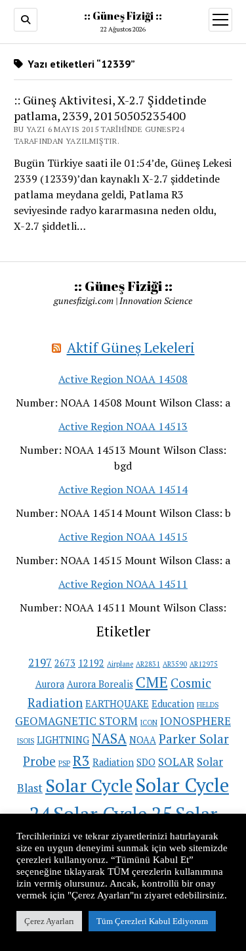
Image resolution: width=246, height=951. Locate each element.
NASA (109, 738)
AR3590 (175, 664)
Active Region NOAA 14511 (123, 584)
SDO (145, 762)
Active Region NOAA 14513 (123, 426)
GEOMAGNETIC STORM (76, 720)
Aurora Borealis (100, 684)
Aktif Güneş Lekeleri (131, 347)
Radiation (113, 762)
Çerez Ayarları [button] (49, 921)
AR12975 (204, 664)
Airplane (120, 664)
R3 (81, 760)
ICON (148, 722)
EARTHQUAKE (117, 703)
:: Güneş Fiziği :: (123, 16)
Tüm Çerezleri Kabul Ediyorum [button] (152, 921)
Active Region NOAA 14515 (123, 536)
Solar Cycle (89, 785)
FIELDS (207, 704)
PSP (64, 763)
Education (173, 703)
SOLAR (176, 761)
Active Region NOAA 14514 (123, 489)
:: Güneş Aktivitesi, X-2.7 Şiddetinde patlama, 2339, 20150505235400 (110, 107)
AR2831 (148, 664)
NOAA (142, 740)
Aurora (49, 684)
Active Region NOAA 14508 (123, 379)
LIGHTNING (63, 740)
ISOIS (25, 740)
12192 (91, 663)
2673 (64, 663)
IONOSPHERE (195, 720)
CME (152, 682)
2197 (40, 662)
